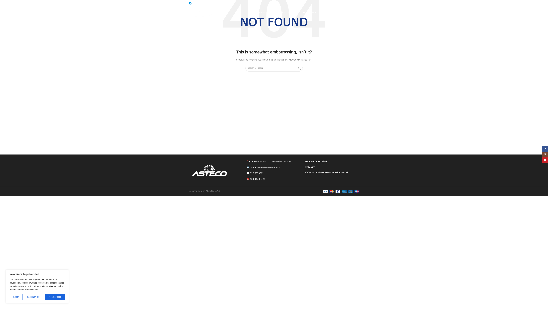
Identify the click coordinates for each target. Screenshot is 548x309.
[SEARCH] (299, 68)
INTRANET (309, 167)
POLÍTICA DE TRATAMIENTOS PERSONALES (326, 172)
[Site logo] (201, 12)
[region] (37, 286)
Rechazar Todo (34, 297)
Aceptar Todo (55, 297)
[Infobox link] (197, 3)
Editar (16, 297)
